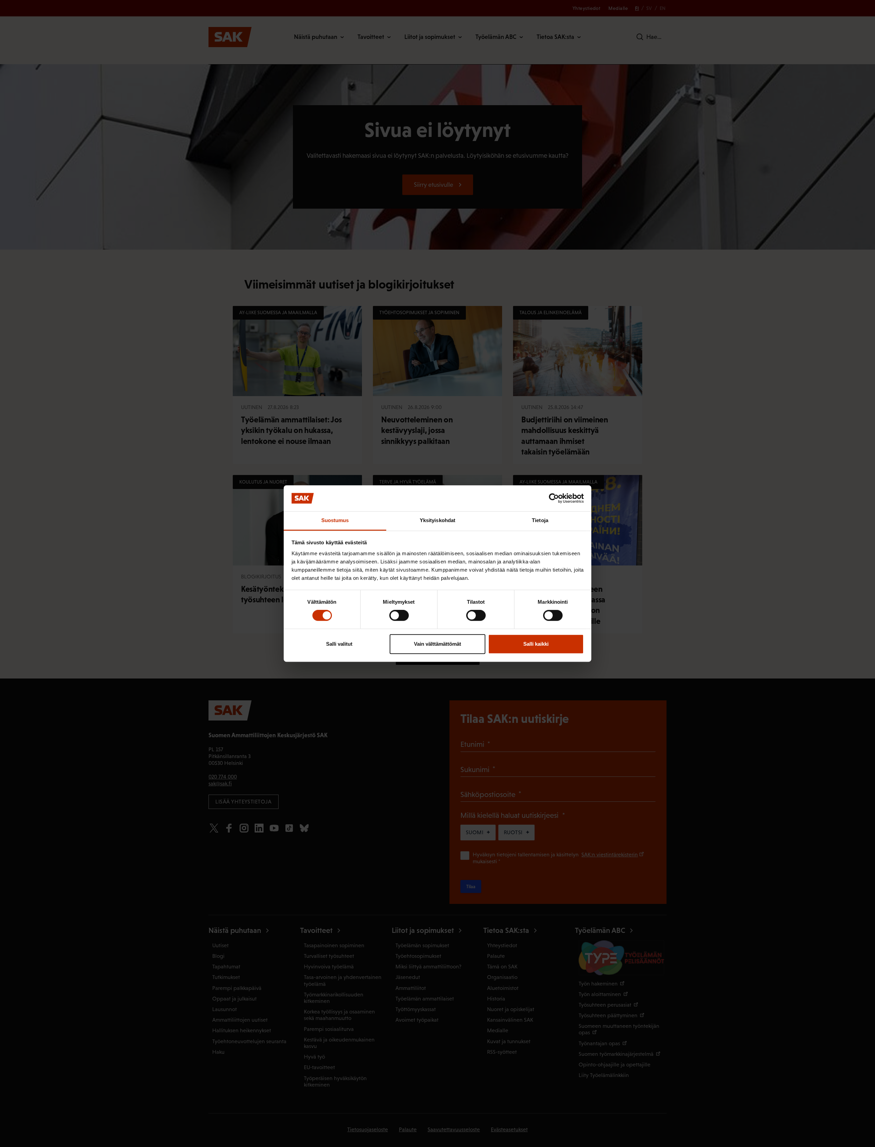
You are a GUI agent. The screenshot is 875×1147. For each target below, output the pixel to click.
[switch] (399, 615)
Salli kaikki (536, 644)
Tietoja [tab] (540, 520)
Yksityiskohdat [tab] (437, 520)
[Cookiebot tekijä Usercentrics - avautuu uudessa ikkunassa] (554, 498)
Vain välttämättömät (437, 644)
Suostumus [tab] (335, 520)
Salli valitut (339, 644)
